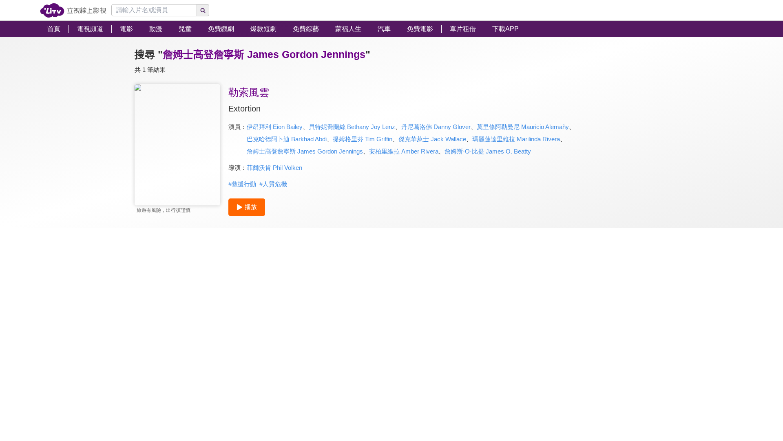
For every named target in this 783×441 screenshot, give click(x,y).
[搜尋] (203, 10)
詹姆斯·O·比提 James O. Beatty (488, 151)
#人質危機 (273, 183)
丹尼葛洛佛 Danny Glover (436, 126)
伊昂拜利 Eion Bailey (275, 126)
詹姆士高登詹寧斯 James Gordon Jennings (305, 151)
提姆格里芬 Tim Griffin (362, 139)
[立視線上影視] (73, 10)
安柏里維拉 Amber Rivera (403, 151)
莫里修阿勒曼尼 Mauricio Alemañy (523, 126)
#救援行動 (242, 183)
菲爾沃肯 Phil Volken (274, 167)
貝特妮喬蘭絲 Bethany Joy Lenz (352, 126)
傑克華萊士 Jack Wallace (432, 139)
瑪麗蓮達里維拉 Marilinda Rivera (516, 139)
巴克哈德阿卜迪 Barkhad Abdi (287, 139)
